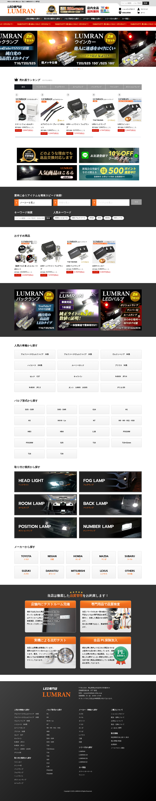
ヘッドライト (42, 87)
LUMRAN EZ (83, 762)
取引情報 (114, 733)
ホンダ (81, 728)
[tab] (73, 68)
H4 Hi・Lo (62, 420)
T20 (61, 454)
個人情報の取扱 (116, 741)
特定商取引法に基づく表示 (120, 737)
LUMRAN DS (83, 758)
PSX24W (126, 431)
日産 (80, 742)
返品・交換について (117, 724)
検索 (145, 3)
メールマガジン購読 (117, 748)
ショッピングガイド (128, 9)
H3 (29, 420)
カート (143, 12)
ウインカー (114, 87)
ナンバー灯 (18, 765)
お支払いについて (117, 721)
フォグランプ (18, 772)
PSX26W (29, 443)
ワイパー (82, 775)
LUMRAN (82, 751)
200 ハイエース (62, 218)
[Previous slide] (3, 48)
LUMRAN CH (83, 755)
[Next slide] (152, 48)
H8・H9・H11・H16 (126, 420)
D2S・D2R (29, 409)
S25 (61, 443)
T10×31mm (126, 443)
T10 (92, 218)
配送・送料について (117, 717)
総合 (23, 87)
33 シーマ (118, 218)
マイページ (144, 9)
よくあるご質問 (116, 728)
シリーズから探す (111, 19)
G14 (94, 409)
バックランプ (96, 87)
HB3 (29, 431)
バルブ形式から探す (72, 19)
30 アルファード (79, 218)
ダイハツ (82, 721)
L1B (94, 431)
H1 (126, 409)
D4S (108, 218)
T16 (29, 454)
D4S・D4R (62, 409)
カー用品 (125, 19)
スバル (81, 717)
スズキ (81, 714)
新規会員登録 (126, 12)
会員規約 (114, 744)
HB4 (62, 431)
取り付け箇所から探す (52, 19)
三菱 (80, 738)
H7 (94, 420)
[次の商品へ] (139, 110)
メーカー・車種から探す (92, 19)
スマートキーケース (85, 771)
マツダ (81, 731)
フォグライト (60, 87)
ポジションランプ (132, 87)
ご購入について (117, 710)
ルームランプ (78, 87)
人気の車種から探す (22, 710)
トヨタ (81, 724)
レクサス (82, 735)
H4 (100, 218)
